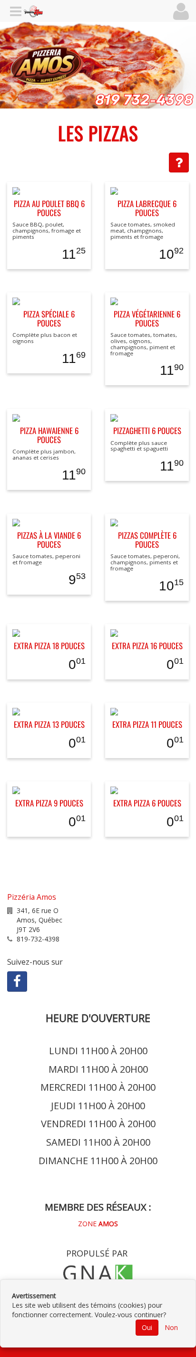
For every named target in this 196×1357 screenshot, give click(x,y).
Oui (147, 1327)
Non (171, 1327)
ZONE (98, 1223)
